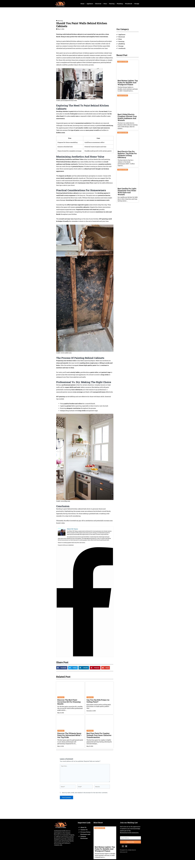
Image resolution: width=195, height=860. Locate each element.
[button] (61, 667)
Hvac (105, 3)
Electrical (98, 3)
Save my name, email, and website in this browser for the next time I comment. (85, 792)
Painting (111, 3)
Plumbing (120, 3)
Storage (136, 3)
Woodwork (128, 3)
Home (82, 3)
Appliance (90, 3)
